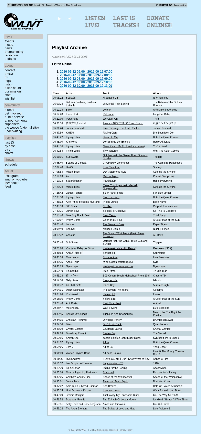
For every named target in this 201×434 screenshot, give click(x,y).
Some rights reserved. (107, 430)
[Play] (59, 18)
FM (6, 77)
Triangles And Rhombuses (118, 313)
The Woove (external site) (22, 127)
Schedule (11, 164)
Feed (8, 186)
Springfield (109, 252)
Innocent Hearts (112, 390)
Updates (10, 58)
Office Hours (13, 88)
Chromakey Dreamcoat (116, 162)
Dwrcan (107, 109)
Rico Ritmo (109, 270)
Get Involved (13, 113)
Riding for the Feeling (115, 367)
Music (9, 44)
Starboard (108, 372)
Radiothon (11, 55)
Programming (14, 51)
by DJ (8, 149)
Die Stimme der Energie (116, 141)
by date (10, 146)
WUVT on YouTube (16, 179)
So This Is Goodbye (114, 210)
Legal (8, 80)
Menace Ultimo (111, 228)
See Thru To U (111, 197)
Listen (8, 84)
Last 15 (9, 142)
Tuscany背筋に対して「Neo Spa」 (123, 123)
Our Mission (13, 91)
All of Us (108, 346)
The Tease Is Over (113, 224)
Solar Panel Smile (113, 192)
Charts (9, 153)
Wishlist (10, 98)
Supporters (12, 124)
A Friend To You (112, 353)
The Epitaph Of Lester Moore (119, 399)
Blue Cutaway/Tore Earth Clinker (121, 128)
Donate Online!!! (159, 22)
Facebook (11, 183)
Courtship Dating (112, 328)
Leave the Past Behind (116, 103)
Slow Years (109, 215)
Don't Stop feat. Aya (114, 171)
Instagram (11, 176)
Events (9, 41)
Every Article (110, 280)
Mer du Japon (110, 176)
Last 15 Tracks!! (126, 22)
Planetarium (109, 180)
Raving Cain (110, 132)
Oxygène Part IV (112, 319)
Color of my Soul (112, 219)
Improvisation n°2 (113, 363)
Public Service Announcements (16, 118)
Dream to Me (110, 137)
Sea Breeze (109, 386)
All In (106, 342)
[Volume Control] (70, 18)
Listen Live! (95, 22)
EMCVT (9, 73)
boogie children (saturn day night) (122, 337)
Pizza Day (109, 285)
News (8, 48)
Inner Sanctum (111, 167)
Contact (10, 70)
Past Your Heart (112, 303)
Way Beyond (110, 307)
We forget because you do (118, 266)
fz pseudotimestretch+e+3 (118, 261)
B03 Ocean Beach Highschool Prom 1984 (126, 275)
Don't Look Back (112, 324)
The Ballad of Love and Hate (119, 408)
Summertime (110, 257)
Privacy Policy (125, 430)
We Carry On (110, 118)
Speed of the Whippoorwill (117, 376)
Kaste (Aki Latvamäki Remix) (119, 248)
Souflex (107, 206)
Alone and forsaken (114, 404)
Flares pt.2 (109, 294)
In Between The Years (115, 289)
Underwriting (13, 131)
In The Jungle (110, 201)
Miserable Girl (111, 97)
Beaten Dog (109, 333)
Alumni (9, 110)
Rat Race (108, 114)
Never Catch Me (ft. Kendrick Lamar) (124, 146)
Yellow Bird (109, 298)
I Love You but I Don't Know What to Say (126, 358)
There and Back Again (115, 381)
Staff (7, 95)
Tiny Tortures (110, 150)
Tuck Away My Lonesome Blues (121, 395)
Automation (58, 56)
